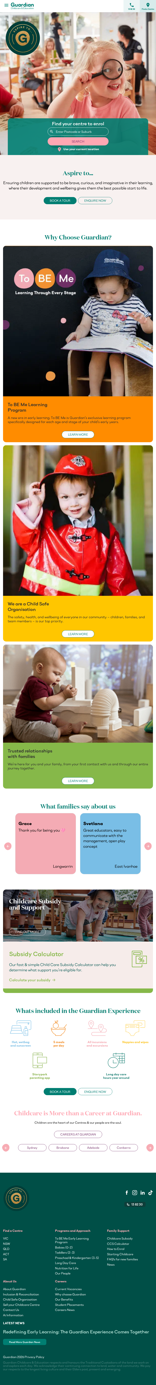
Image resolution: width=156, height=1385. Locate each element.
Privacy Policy (34, 1357)
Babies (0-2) (64, 1247)
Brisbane (32, 1147)
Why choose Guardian (70, 1294)
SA (5, 1259)
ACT (6, 1254)
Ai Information (13, 1315)
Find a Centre (148, 6)
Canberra (93, 1147)
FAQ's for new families (122, 1259)
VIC (5, 1238)
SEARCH (78, 141)
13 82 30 (131, 6)
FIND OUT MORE (27, 932)
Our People (62, 1273)
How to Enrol (115, 1249)
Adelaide (63, 1147)
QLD (6, 1249)
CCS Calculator (118, 1243)
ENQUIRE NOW (95, 200)
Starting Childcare (120, 1254)
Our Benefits (64, 1299)
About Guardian (14, 1289)
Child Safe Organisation (20, 1299)
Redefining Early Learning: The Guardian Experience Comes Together (76, 1331)
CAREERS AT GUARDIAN (78, 1134)
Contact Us (11, 1310)
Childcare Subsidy (120, 1238)
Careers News (65, 1310)
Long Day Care (65, 1263)
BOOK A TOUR (60, 200)
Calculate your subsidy (29, 980)
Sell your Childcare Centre (21, 1304)
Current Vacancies (68, 1289)
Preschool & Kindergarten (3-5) (77, 1258)
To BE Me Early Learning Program (72, 1240)
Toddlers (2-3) (65, 1252)
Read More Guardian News (24, 1342)
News (111, 1264)
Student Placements (69, 1304)
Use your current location (78, 149)
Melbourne (123, 1147)
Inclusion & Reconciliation (21, 1294)
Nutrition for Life (66, 1268)
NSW (6, 1243)
